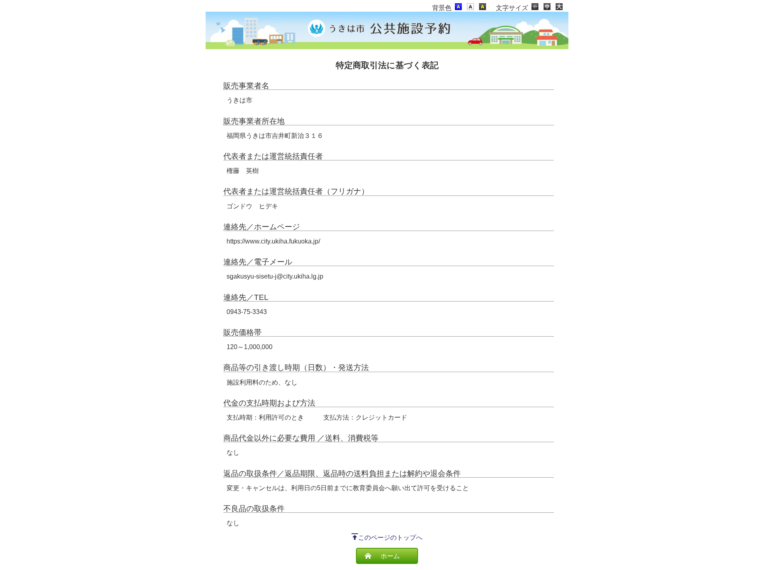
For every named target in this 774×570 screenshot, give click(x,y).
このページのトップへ (390, 537)
